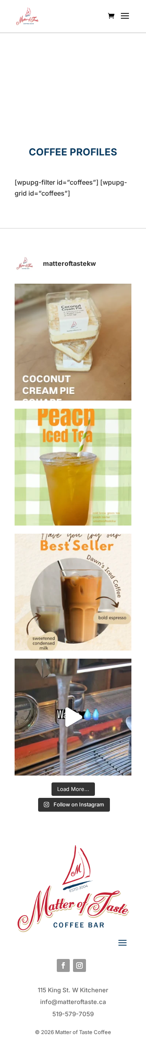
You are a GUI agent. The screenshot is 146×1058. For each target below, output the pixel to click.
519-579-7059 (73, 1014)
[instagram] (79, 965)
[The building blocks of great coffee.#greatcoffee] (73, 717)
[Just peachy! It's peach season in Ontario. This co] (73, 467)
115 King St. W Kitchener (73, 990)
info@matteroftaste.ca (73, 1002)
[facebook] (63, 965)
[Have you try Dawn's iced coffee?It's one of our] (73, 592)
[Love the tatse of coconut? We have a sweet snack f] (73, 342)
